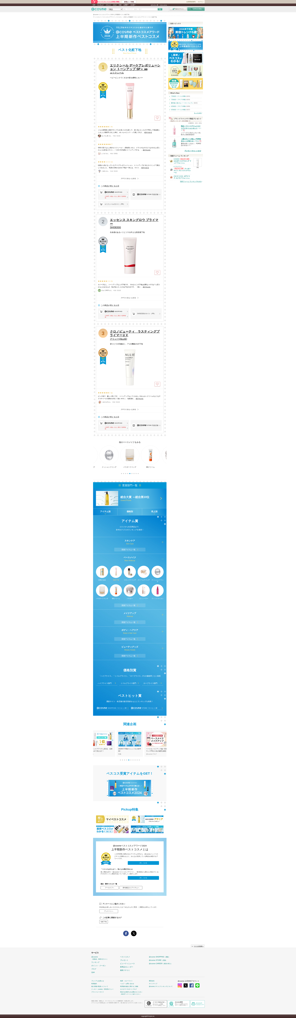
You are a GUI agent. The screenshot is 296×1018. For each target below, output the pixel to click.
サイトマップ (153, 983)
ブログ (115, 4)
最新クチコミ (125, 970)
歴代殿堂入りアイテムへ (131, 888)
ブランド (108, 4)
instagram (180, 985)
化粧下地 (104, 922)
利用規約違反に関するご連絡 (129, 986)
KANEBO (176, 159)
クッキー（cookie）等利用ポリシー (102, 989)
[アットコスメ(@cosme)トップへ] (98, 10)
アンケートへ (108, 911)
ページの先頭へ (199, 946)
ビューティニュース (127, 963)
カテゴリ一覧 (154, 5)
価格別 (130, 511)
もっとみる (198, 113)
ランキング (100, 4)
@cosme (99, 958)
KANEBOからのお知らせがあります (184, 159)
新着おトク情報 (129, 2)
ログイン (201, 2)
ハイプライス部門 (105, 683)
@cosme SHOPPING (159, 957)
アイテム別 (105, 511)
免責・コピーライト (126, 981)
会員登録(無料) (191, 2)
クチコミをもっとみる (128, 178)
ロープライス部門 (150, 683)
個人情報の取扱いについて (99, 986)
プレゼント (124, 960)
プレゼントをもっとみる (192, 151)
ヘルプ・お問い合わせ (127, 983)
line (197, 985)
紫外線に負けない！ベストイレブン (182, 103)
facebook (192, 985)
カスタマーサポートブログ (128, 989)
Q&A (120, 4)
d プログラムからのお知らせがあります (179, 168)
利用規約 (94, 983)
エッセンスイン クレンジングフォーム (182, 170)
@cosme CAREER (160, 963)
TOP (93, 4)
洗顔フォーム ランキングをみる (191, 181)
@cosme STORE (158, 960)
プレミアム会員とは (97, 981)
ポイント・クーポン (98, 966)
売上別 (154, 511)
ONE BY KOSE (178, 176)
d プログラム (178, 166)
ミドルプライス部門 (128, 683)
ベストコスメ (163, 5)
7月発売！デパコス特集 (178, 96)
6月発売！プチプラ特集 (178, 106)
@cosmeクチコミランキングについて (161, 986)
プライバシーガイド (97, 992)
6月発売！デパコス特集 (178, 109)
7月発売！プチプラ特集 (178, 99)
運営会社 (151, 981)
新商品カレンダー (126, 967)
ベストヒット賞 (121, 708)
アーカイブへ (109, 888)
